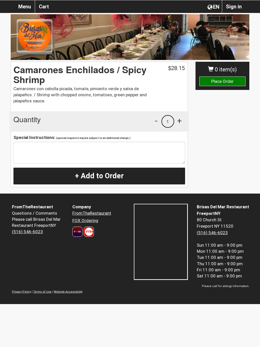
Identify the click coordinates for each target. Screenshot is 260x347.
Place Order (222, 81)
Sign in (234, 7)
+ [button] (179, 120)
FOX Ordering (85, 220)
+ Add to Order (99, 175)
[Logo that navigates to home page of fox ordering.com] (88, 232)
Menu (24, 7)
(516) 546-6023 (27, 231)
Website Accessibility (68, 291)
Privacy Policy (21, 291)
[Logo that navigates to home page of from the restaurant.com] (77, 232)
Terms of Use (42, 291)
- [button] (156, 120)
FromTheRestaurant (91, 213)
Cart (44, 7)
